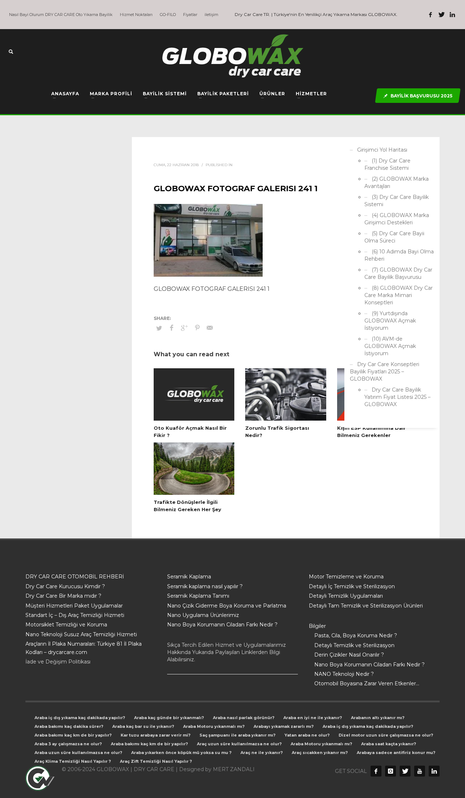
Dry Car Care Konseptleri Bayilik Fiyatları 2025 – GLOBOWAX (384, 371)
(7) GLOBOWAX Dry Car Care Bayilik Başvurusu (398, 273)
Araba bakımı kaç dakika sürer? (69, 726)
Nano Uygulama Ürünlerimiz (203, 615)
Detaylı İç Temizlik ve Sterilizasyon (352, 586)
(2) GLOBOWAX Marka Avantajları (396, 182)
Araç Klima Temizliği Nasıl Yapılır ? (73, 761)
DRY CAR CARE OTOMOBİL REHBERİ (74, 576)
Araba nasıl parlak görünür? (243, 717)
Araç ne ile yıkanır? (261, 752)
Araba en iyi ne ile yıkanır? (312, 717)
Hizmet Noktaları (136, 14)
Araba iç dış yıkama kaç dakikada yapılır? (80, 717)
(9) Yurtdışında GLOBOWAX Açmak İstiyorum (390, 320)
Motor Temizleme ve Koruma (346, 576)
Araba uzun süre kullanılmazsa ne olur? (78, 752)
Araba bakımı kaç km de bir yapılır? (73, 735)
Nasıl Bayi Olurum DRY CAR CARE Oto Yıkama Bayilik (61, 14)
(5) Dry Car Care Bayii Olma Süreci (394, 237)
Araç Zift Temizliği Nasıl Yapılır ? (156, 761)
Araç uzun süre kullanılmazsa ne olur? (239, 743)
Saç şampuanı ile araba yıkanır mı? (237, 735)
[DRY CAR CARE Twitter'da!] (405, 771)
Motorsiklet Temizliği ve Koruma (66, 624)
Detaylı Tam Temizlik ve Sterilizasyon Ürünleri (366, 605)
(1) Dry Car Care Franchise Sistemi (387, 164)
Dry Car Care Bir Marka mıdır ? (63, 596)
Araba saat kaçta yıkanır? (388, 743)
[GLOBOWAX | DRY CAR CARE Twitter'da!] (441, 14)
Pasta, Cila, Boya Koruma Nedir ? (355, 635)
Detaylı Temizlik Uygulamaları (346, 596)
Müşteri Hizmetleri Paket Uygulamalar (74, 605)
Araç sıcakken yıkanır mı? (320, 752)
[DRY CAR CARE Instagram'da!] (390, 771)
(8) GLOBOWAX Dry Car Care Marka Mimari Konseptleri (398, 295)
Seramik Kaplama (189, 576)
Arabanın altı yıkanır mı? (377, 717)
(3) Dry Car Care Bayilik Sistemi (396, 201)
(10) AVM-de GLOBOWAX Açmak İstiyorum (390, 346)
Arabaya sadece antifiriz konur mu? (396, 752)
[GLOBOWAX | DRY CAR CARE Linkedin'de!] (452, 14)
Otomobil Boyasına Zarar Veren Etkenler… (366, 683)
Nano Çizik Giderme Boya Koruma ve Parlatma (226, 605)
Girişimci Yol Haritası (382, 150)
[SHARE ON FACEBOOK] (171, 327)
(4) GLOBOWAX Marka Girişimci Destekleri (396, 219)
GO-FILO (168, 14)
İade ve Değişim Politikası (57, 661)
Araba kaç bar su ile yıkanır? (143, 726)
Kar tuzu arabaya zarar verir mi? (155, 735)
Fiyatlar (190, 14)
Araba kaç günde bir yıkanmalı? (169, 717)
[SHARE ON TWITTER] (159, 327)
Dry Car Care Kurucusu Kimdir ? (65, 586)
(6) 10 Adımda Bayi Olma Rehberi (399, 255)
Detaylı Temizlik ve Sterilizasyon (354, 645)
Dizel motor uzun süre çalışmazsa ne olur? (386, 735)
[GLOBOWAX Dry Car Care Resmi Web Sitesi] (434, 771)
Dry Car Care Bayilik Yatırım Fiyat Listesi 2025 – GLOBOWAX (397, 397)
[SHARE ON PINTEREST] (197, 327)
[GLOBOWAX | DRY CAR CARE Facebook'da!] (430, 14)
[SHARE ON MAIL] (210, 327)
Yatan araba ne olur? (306, 735)
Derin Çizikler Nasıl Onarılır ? (349, 654)
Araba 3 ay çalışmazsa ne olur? (68, 743)
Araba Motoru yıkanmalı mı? (213, 726)
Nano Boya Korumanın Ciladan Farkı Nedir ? (222, 624)
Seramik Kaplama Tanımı (198, 596)
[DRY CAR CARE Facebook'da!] (376, 771)
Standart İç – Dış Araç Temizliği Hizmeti (74, 615)
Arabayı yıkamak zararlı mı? (284, 726)
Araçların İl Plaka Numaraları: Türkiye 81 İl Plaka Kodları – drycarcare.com (83, 648)
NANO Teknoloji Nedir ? (344, 674)
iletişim (211, 14)
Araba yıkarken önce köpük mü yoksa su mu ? (181, 752)
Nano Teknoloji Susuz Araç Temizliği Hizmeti (81, 634)
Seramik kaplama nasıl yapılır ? (205, 586)
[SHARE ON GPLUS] (184, 327)
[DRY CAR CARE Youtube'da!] (419, 771)
